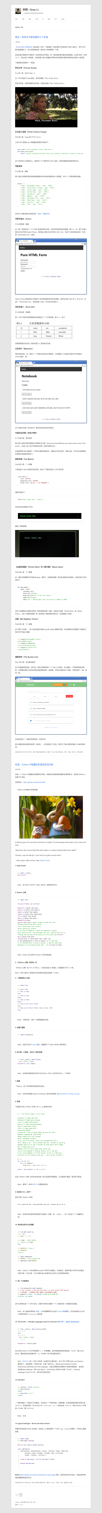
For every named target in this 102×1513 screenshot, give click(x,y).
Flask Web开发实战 (57, 752)
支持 (31, 1502)
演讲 (30, 19)
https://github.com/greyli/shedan (34, 782)
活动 (36, 19)
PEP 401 (26, 1361)
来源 (24, 1416)
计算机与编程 (39, 752)
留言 (49, 19)
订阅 (34, 1502)
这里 (37, 1311)
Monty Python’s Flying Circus (68, 1094)
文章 (23, 19)
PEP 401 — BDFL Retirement (68, 1322)
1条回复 (17, 42)
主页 (16, 19)
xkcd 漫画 (35, 1044)
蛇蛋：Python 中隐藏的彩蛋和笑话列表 (34, 764)
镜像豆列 (46, 214)
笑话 (61, 1482)
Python (53, 1482)
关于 (56, 19)
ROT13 (35, 1184)
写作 (65, 752)
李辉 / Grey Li (31, 9)
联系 (27, 1502)
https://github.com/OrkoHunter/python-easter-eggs (37, 1475)
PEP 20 (31, 967)
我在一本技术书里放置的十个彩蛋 (31, 36)
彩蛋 (69, 752)
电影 (78, 752)
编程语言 (66, 1482)
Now (62, 19)
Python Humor (45, 860)
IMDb (39, 214)
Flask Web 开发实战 (24, 47)
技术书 (74, 752)
